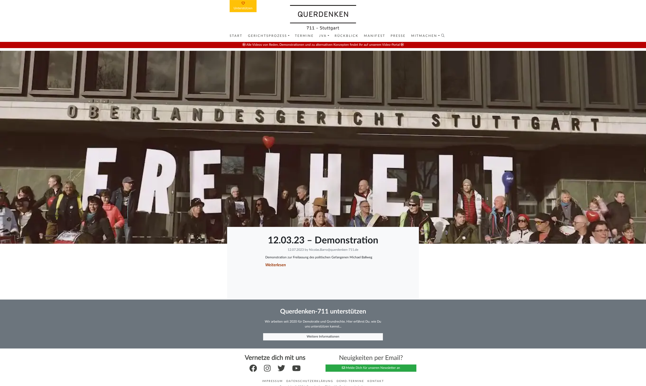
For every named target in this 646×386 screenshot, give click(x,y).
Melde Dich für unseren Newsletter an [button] (372, 368)
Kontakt (375, 381)
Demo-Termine (350, 381)
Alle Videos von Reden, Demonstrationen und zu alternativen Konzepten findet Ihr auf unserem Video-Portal (323, 44)
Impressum (272, 381)
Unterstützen (243, 8)
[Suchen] (443, 35)
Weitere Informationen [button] (323, 336)
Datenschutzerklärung (309, 381)
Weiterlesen (275, 265)
